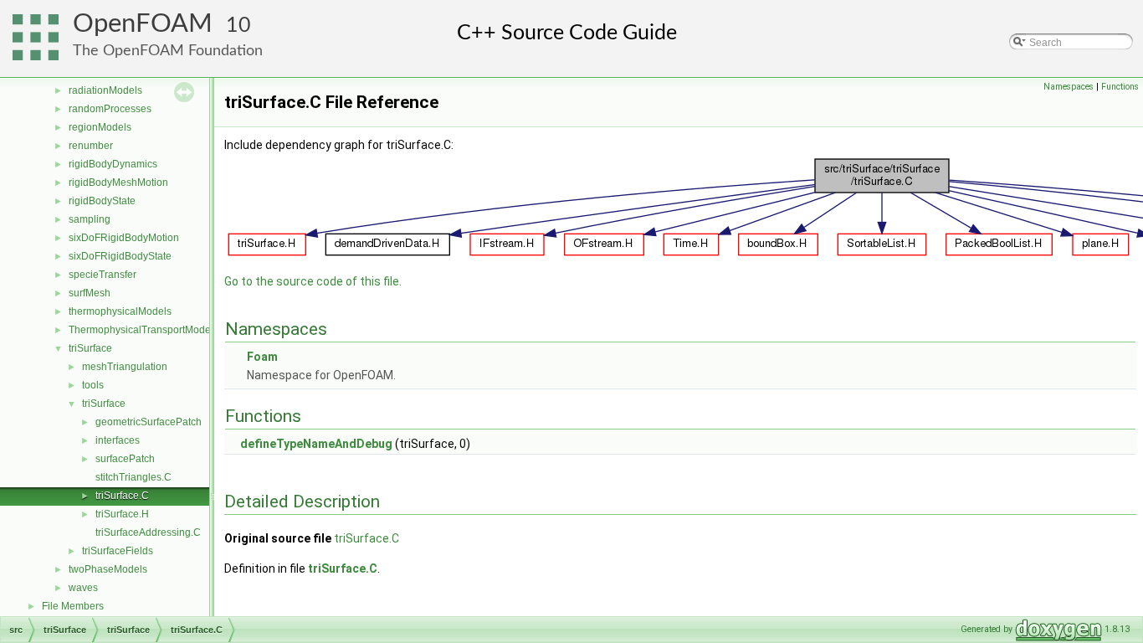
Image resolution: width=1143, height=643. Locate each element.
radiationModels (105, 90)
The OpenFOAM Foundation (168, 51)
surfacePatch (125, 459)
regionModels (100, 127)
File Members (73, 606)
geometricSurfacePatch (148, 422)
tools (93, 385)
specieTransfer (102, 274)
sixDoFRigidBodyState (120, 256)
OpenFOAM (143, 24)
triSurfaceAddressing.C (148, 532)
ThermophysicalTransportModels (143, 330)
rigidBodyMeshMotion (118, 182)
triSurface (90, 348)
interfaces (117, 440)
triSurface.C (122, 496)
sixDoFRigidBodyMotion (124, 238)
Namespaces (1068, 86)
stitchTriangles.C (133, 477)
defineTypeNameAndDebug (316, 443)
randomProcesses (110, 109)
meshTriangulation (124, 367)
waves (83, 588)
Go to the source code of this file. (313, 281)
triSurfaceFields (117, 551)
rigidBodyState (102, 201)
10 (238, 25)
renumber (91, 146)
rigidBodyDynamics (113, 164)
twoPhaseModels (108, 569)
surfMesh (89, 293)
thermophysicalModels (120, 311)
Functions (1120, 86)
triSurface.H (122, 514)
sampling (89, 219)
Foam (262, 356)
